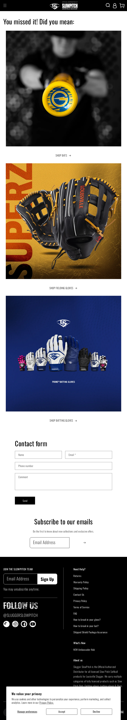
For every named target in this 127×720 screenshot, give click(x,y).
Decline (96, 712)
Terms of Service (81, 607)
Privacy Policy (80, 601)
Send (25, 500)
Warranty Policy (81, 582)
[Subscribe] (84, 542)
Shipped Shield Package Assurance (90, 632)
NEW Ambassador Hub (84, 649)
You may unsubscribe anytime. (21, 589)
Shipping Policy (80, 588)
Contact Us (78, 594)
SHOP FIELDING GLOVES (61, 288)
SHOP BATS (61, 155)
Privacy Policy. (46, 703)
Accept (61, 712)
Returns (77, 576)
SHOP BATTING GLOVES (61, 420)
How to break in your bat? (86, 626)
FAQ (75, 613)
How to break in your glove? (87, 619)
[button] (5, 5)
